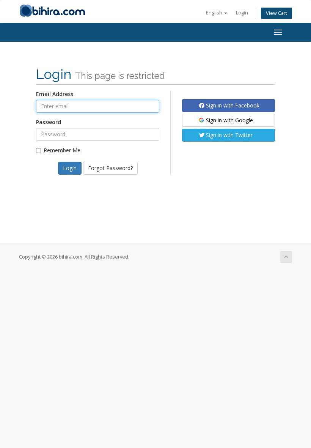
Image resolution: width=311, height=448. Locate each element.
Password (48, 122)
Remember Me (62, 150)
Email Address (54, 94)
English (214, 12)
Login (242, 12)
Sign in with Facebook (231, 105)
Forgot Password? (110, 168)
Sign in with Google (228, 120)
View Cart (276, 13)
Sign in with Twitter (228, 135)
